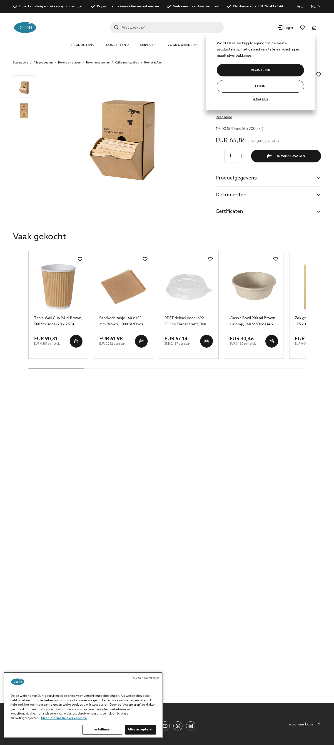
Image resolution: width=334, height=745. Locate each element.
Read (224, 117)
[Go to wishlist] (302, 27)
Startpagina (20, 62)
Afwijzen (260, 99)
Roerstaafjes (153, 62)
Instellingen (102, 729)
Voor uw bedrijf (182, 45)
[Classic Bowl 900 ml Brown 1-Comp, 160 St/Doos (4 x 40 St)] (254, 287)
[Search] (116, 27)
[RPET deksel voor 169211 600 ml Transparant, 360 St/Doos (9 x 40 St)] (189, 287)
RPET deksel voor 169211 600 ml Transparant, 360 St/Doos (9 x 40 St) (186, 321)
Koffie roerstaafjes (127, 62)
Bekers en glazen (69, 62)
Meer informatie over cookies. (64, 718)
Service (146, 45)
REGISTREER (260, 70)
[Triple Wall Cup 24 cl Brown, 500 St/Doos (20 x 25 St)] (58, 287)
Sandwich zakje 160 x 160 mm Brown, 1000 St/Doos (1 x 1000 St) (123, 321)
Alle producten (43, 62)
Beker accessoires (98, 62)
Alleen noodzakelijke (146, 678)
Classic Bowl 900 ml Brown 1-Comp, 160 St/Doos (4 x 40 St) (252, 321)
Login (260, 86)
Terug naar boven (301, 724)
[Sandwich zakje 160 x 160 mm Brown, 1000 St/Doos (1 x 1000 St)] (123, 287)
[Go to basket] (314, 27)
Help (299, 6)
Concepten (116, 45)
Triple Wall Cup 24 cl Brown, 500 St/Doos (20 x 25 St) (58, 321)
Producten (81, 45)
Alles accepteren (140, 729)
